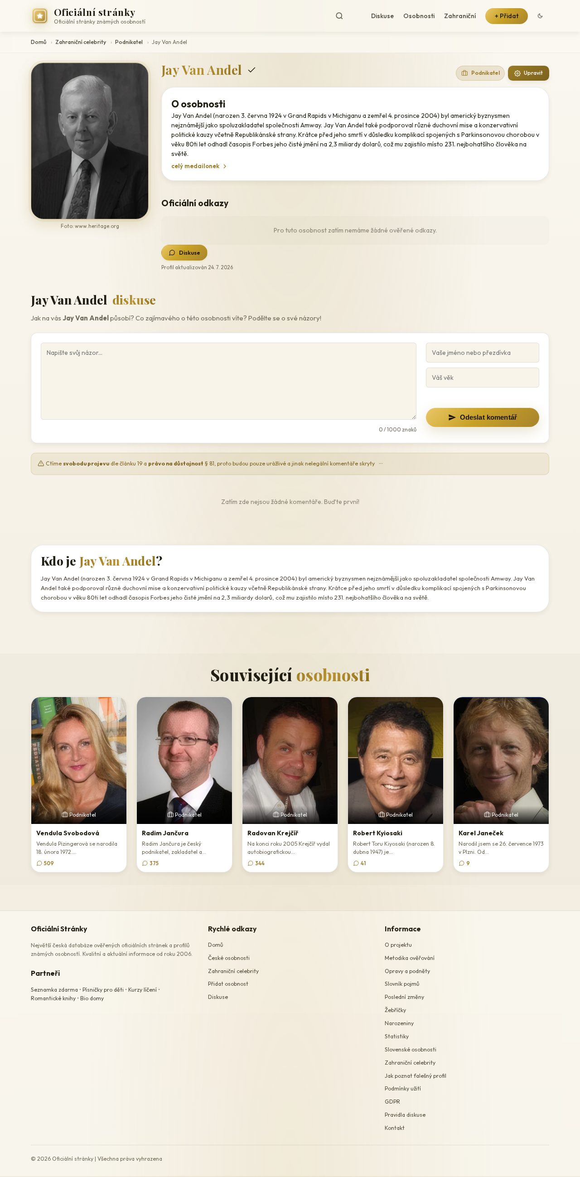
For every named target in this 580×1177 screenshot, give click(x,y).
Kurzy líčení (142, 989)
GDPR (392, 1101)
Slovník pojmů (402, 984)
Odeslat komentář (488, 417)
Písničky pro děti (103, 989)
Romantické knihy (53, 998)
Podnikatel (129, 42)
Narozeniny (399, 1023)
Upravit (533, 72)
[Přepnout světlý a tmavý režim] (540, 16)
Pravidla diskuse (405, 1114)
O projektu (398, 944)
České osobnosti (229, 957)
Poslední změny (404, 996)
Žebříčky (395, 1010)
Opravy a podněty (407, 971)
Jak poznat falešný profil (415, 1075)
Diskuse (382, 16)
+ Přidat (506, 16)
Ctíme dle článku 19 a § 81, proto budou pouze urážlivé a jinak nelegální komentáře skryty (213, 463)
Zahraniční (460, 16)
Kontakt (395, 1127)
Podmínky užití (403, 1088)
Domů (38, 42)
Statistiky (397, 1036)
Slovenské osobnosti (410, 1049)
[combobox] (347, 16)
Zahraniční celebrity (80, 42)
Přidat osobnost (228, 984)
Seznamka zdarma (54, 989)
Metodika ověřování (410, 957)
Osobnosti (419, 16)
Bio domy (92, 998)
